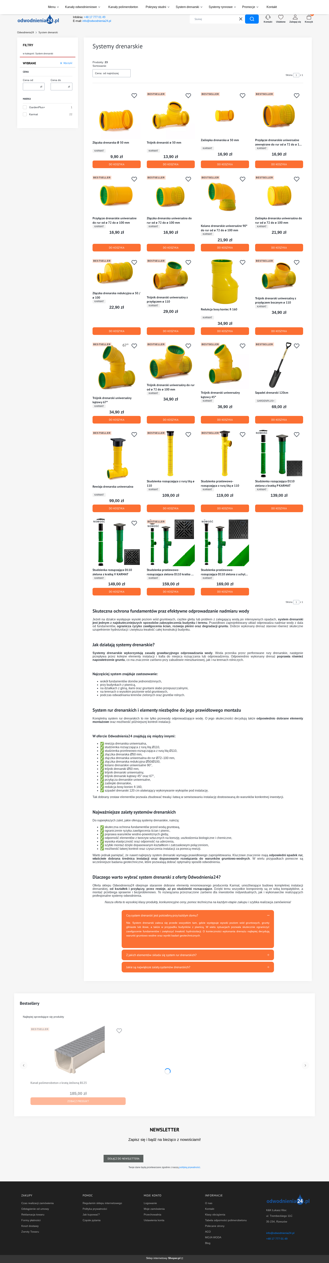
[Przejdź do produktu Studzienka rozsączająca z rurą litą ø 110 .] (171, 454)
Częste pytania (92, 1220)
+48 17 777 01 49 (276, 1238)
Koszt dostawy (30, 1225)
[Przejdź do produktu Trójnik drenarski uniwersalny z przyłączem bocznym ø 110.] (279, 276)
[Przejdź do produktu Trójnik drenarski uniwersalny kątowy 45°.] (225, 365)
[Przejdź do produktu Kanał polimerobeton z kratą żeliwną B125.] (78, 1052)
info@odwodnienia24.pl (280, 1232)
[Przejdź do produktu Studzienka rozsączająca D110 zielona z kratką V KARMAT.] (117, 542)
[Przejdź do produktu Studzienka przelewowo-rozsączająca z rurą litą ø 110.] (225, 454)
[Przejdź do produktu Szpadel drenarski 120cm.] (279, 365)
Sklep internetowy (163, 1258)
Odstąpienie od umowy (35, 1208)
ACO (208, 1231)
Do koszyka (116, 164)
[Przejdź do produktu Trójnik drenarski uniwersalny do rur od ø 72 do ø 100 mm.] (171, 361)
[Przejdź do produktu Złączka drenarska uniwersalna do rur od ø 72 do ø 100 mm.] (171, 194)
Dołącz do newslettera (123, 1158)
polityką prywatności (189, 1167)
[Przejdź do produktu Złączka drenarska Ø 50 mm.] (117, 115)
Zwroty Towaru (30, 1231)
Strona (289, 75)
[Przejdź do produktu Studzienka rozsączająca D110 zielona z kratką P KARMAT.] (279, 454)
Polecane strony (214, 1225)
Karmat (33, 114)
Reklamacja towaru (32, 1214)
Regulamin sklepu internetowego (102, 1203)
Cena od (28, 80)
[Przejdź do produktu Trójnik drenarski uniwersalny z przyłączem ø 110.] (171, 276)
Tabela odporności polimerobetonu (226, 1220)
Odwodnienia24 (25, 32)
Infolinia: (89, 17)
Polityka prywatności (95, 1208)
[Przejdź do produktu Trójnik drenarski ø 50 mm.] (171, 115)
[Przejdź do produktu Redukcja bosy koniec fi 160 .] (225, 282)
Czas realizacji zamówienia (37, 1203)
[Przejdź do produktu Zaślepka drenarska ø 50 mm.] (225, 113)
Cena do (56, 80)
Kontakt (209, 1208)
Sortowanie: (100, 65)
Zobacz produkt (78, 1101)
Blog (207, 1243)
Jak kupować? (91, 1214)
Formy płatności (31, 1220)
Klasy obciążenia (215, 1214)
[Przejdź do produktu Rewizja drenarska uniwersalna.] (117, 456)
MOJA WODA (213, 1237)
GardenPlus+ (37, 107)
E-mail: (92, 20)
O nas (208, 1203)
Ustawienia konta (154, 1220)
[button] (252, 19)
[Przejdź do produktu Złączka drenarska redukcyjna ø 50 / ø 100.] (117, 273)
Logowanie (150, 1203)
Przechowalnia (152, 1214)
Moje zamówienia (154, 1208)
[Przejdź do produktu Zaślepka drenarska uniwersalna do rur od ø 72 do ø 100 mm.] (279, 194)
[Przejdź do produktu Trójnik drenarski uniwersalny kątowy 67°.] (117, 367)
